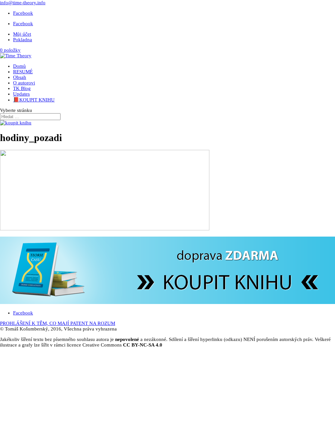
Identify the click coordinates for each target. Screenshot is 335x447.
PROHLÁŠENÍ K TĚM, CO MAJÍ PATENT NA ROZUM (57, 323)
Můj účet (22, 34)
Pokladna (22, 39)
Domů (19, 66)
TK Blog (22, 88)
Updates (21, 94)
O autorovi (24, 82)
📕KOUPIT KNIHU (34, 99)
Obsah (19, 77)
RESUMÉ (23, 71)
